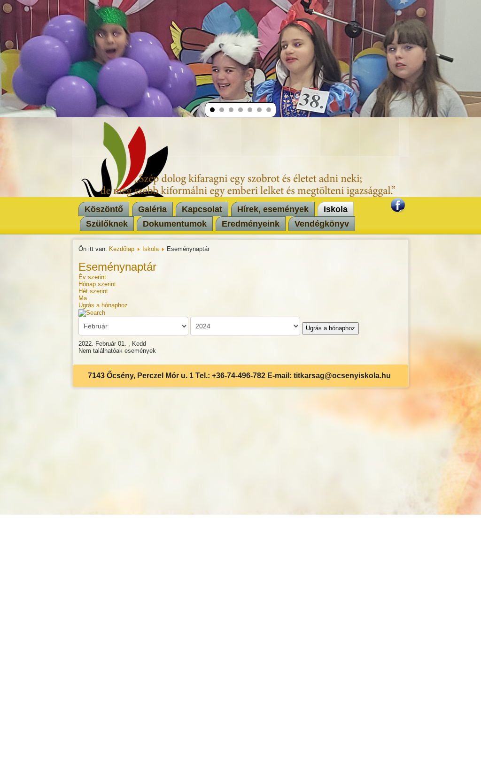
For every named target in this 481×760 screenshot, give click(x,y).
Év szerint (92, 277)
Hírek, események (273, 209)
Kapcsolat (202, 209)
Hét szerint (93, 291)
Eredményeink (250, 223)
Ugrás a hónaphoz (103, 305)
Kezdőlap (121, 248)
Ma (82, 298)
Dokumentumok (175, 223)
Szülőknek (107, 223)
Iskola (336, 209)
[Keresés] (91, 312)
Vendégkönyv (322, 223)
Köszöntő (104, 209)
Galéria (152, 209)
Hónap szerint (97, 284)
